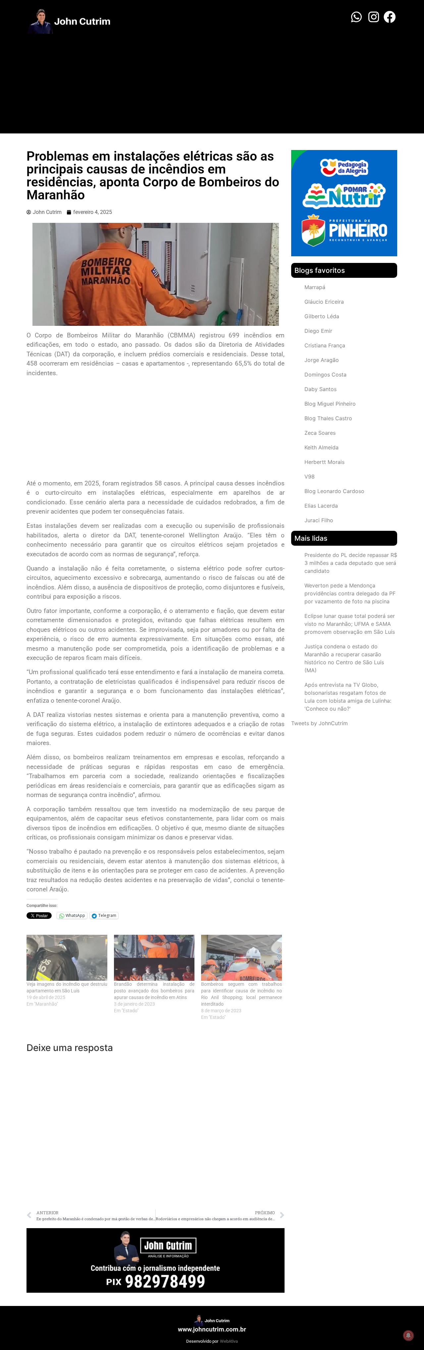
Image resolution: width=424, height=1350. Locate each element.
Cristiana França (324, 345)
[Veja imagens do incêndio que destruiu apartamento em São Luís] (66, 958)
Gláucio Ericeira (324, 301)
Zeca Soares (320, 432)
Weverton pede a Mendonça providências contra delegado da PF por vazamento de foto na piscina (350, 593)
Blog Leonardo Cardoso (334, 491)
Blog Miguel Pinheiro (330, 403)
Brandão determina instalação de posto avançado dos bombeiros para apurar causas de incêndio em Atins (154, 990)
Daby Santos (320, 389)
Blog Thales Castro (328, 418)
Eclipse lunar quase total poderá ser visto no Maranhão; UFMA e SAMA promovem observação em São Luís (349, 624)
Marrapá (314, 287)
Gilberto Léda (321, 316)
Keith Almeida (321, 447)
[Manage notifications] (408, 1335)
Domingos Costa (325, 374)
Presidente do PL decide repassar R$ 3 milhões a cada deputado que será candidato (350, 563)
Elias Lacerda (321, 505)
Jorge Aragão (321, 360)
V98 (309, 476)
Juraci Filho (318, 520)
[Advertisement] (212, 83)
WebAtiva (229, 1341)
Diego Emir (318, 330)
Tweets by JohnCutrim (319, 723)
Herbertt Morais (324, 462)
